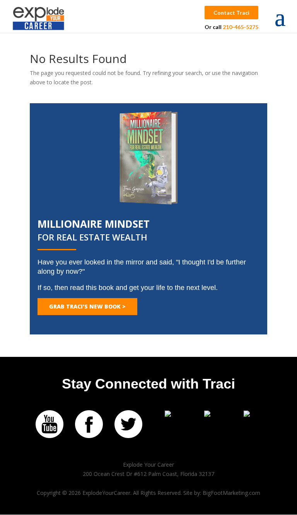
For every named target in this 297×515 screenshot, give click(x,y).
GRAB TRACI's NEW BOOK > (87, 306)
